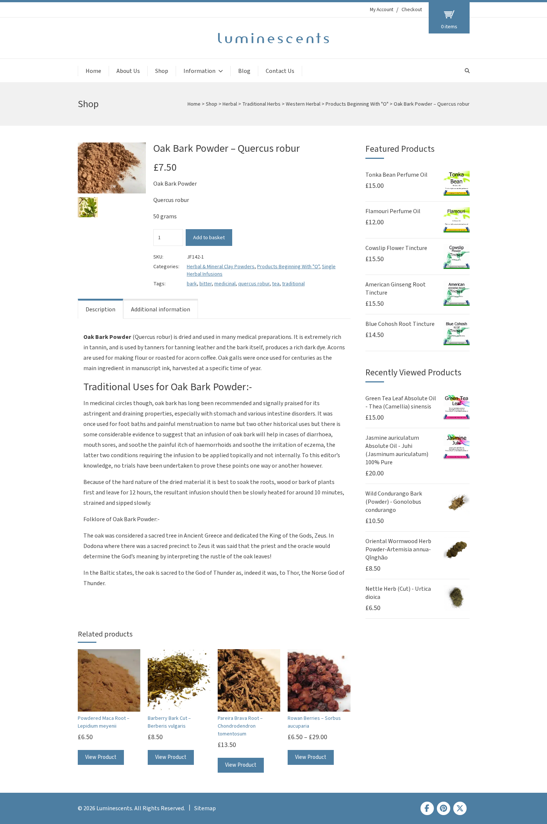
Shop (161, 71)
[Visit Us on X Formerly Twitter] (460, 808)
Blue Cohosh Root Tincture (400, 324)
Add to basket (209, 237)
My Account (381, 9)
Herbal (230, 104)
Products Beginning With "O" (357, 104)
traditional (293, 284)
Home (93, 71)
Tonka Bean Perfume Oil (396, 175)
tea (275, 284)
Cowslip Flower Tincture (396, 248)
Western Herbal (303, 104)
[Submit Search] (467, 71)
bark (192, 284)
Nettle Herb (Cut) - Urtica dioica (398, 593)
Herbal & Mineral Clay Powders (221, 266)
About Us (128, 71)
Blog (244, 71)
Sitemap (205, 808)
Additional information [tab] (160, 309)
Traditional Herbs (261, 104)
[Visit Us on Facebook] (427, 808)
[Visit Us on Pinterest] (443, 808)
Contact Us (280, 71)
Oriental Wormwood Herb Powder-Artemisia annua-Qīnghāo (398, 549)
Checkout (412, 9)
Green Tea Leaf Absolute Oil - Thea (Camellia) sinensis (400, 402)
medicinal (225, 284)
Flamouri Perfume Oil (392, 211)
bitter (205, 284)
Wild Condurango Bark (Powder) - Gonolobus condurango (393, 502)
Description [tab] (100, 309)
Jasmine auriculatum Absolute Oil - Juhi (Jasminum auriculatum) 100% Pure (396, 450)
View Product (100, 757)
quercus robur (253, 284)
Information (199, 71)
